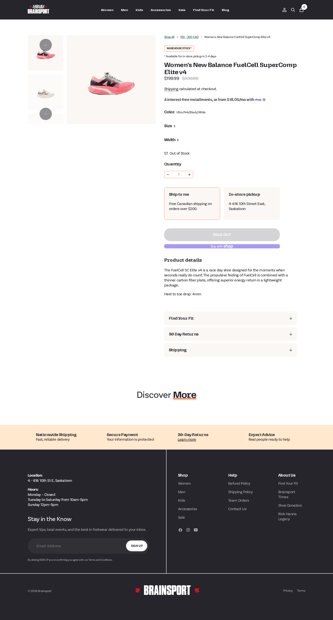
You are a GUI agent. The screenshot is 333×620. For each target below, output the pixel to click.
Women (184, 483)
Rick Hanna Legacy (287, 516)
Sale (181, 517)
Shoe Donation (290, 505)
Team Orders (238, 500)
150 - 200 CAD (189, 37)
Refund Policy (239, 483)
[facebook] (180, 531)
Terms (301, 590)
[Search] (293, 10)
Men (181, 492)
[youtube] (195, 531)
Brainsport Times (286, 494)
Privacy (288, 590)
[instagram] (188, 531)
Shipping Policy (240, 492)
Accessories (187, 509)
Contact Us (237, 509)
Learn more (187, 439)
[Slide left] (46, 45)
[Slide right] (46, 114)
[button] (284, 10)
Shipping (171, 88)
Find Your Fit (288, 483)
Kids (181, 500)
